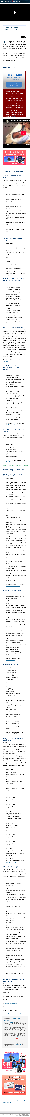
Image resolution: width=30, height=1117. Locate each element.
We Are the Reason (11, 975)
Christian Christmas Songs (14, 1013)
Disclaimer (23, 1115)
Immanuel (22, 734)
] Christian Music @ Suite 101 (11, 1003)
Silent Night (8, 462)
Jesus (13, 116)
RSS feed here (19, 1044)
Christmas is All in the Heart (13, 586)
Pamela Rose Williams (9, 1022)
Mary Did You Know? (11, 862)
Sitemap (27, 1114)
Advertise (27, 1115)
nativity (23, 50)
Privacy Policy (18, 1115)
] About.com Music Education (11, 1006)
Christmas (22, 1013)
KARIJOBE (15, 102)
